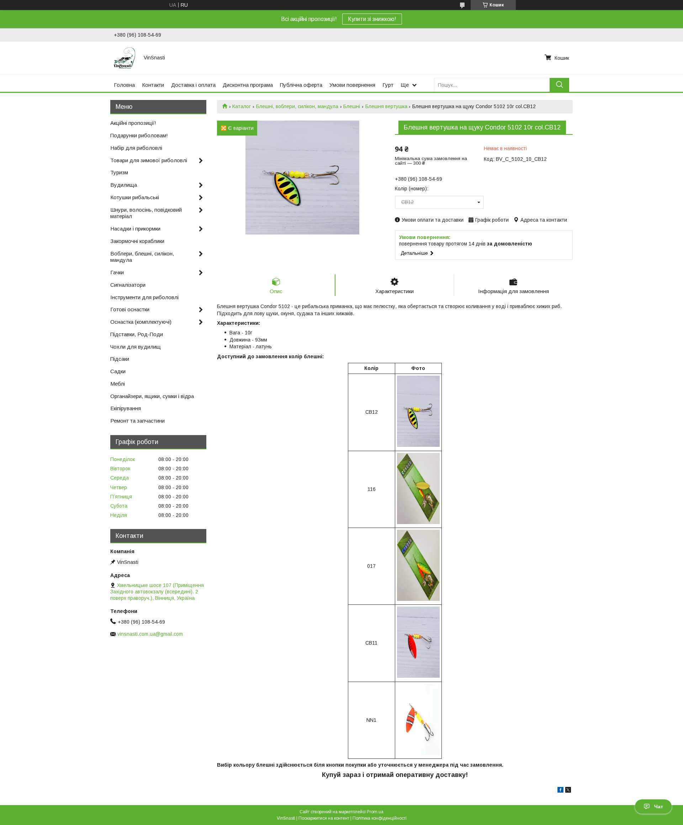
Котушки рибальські (134, 197)
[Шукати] (559, 85)
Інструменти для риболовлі (144, 297)
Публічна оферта (301, 85)
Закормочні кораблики (137, 241)
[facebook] (560, 791)
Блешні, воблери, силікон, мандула (297, 106)
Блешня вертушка (386, 106)
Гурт (387, 85)
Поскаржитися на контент (323, 818)
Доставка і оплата (193, 85)
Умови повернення (352, 85)
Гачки (117, 272)
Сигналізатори (127, 285)
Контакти (153, 85)
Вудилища (123, 185)
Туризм (119, 172)
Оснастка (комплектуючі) (140, 322)
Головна (124, 85)
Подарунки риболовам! (139, 135)
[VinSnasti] (124, 57)
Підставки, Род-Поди (136, 334)
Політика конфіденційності (380, 818)
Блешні (351, 106)
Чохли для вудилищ (135, 347)
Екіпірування (125, 408)
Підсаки (119, 359)
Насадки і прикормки (135, 229)
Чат (658, 806)
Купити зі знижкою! (372, 19)
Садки (118, 371)
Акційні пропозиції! (133, 123)
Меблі (117, 384)
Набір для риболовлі (136, 148)
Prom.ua (375, 811)
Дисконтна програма (248, 85)
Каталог (241, 106)
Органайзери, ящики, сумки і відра (152, 396)
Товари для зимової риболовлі (148, 160)
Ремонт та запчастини (137, 421)
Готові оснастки (129, 309)
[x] (568, 791)
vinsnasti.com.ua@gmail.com (150, 634)
